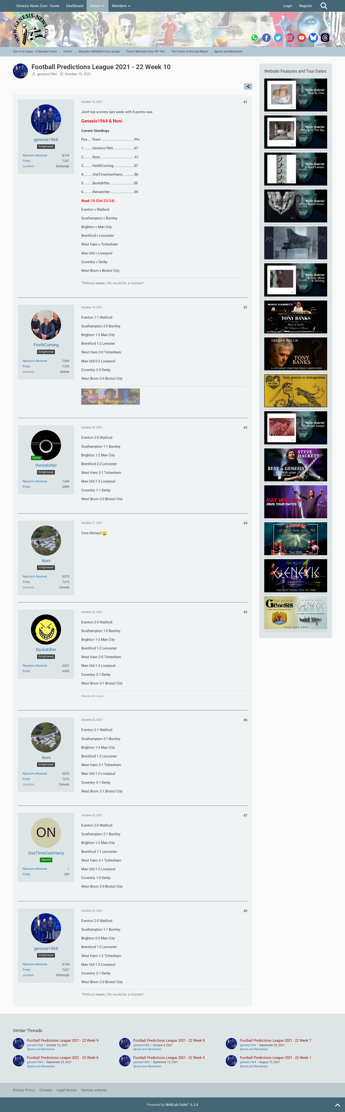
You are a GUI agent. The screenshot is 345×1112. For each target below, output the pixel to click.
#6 (245, 720)
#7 (245, 815)
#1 (245, 102)
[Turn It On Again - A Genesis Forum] (172, 29)
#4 (245, 523)
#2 (245, 307)
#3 (245, 428)
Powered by (173, 1105)
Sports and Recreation (41, 1049)
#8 (245, 911)
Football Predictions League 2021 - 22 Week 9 (62, 1040)
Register (305, 6)
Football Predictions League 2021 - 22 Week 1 (275, 1058)
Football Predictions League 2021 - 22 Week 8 (169, 1040)
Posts (26, 160)
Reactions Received (35, 155)
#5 (245, 612)
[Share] (248, 86)
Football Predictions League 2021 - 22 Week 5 (169, 1058)
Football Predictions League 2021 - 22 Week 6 (62, 1058)
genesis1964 (47, 74)
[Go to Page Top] (337, 1105)
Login (288, 6)
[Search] (324, 6)
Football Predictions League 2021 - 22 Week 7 (275, 1040)
